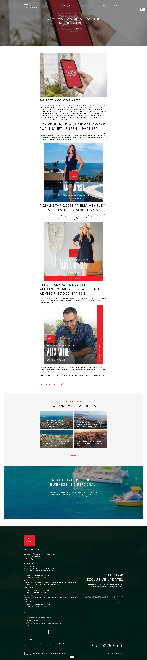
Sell (91, 5)
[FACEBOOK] (92, 645)
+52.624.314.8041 (36, 557)
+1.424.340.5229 (50, 555)
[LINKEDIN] (100, 645)
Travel (104, 5)
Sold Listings (28, 643)
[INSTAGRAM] (96, 645)
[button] (142, 9)
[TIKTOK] (104, 645)
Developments (66, 5)
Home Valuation (45, 643)
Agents (76, 5)
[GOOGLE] (117, 645)
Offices (84, 5)
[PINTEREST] (121, 645)
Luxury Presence (59, 653)
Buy (97, 5)
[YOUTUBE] (113, 645)
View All (73, 455)
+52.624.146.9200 (31, 555)
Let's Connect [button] (73, 504)
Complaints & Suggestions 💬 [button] (36, 632)
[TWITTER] (109, 645)
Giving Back (61, 643)
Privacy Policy (29, 645)
